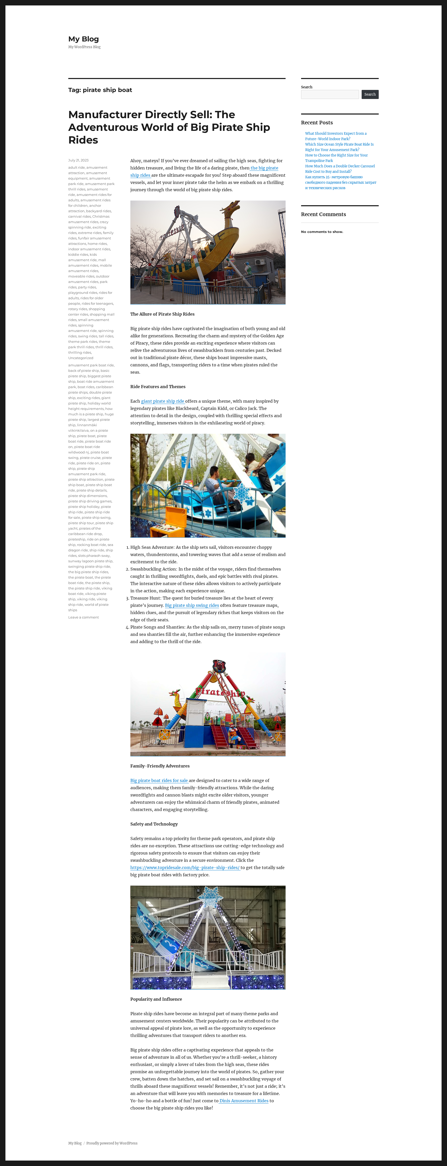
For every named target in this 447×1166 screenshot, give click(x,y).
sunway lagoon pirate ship (90, 561)
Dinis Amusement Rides (244, 1100)
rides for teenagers (97, 303)
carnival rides (79, 216)
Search (306, 87)
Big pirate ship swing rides (192, 605)
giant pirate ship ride (163, 401)
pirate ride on (88, 463)
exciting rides (88, 398)
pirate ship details (92, 490)
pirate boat (86, 436)
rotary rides (77, 309)
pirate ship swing (96, 517)
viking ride (86, 599)
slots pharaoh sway (94, 555)
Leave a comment (83, 617)
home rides (97, 243)
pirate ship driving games (89, 501)
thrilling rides (79, 352)
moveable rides (81, 276)
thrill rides (104, 347)
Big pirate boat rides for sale (159, 780)
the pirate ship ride (84, 588)
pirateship (76, 539)
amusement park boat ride (91, 365)
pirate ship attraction (85, 479)
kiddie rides (78, 254)
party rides (87, 287)
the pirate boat (80, 577)
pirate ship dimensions (87, 496)
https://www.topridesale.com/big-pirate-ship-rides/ (185, 867)
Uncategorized (80, 358)
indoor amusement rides (89, 249)
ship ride (97, 550)
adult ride (76, 167)
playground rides (82, 292)
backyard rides (98, 211)
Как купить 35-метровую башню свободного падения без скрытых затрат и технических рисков (340, 182)
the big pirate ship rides (88, 572)
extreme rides (89, 233)
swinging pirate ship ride (89, 566)
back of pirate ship (83, 370)
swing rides (87, 336)
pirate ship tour (81, 523)
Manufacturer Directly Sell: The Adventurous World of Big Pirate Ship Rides (169, 127)
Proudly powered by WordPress (112, 1143)
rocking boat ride (91, 545)
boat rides (86, 387)
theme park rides (82, 341)
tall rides (106, 336)
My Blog (83, 38)
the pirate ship (97, 583)
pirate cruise (90, 458)
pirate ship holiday (84, 506)
